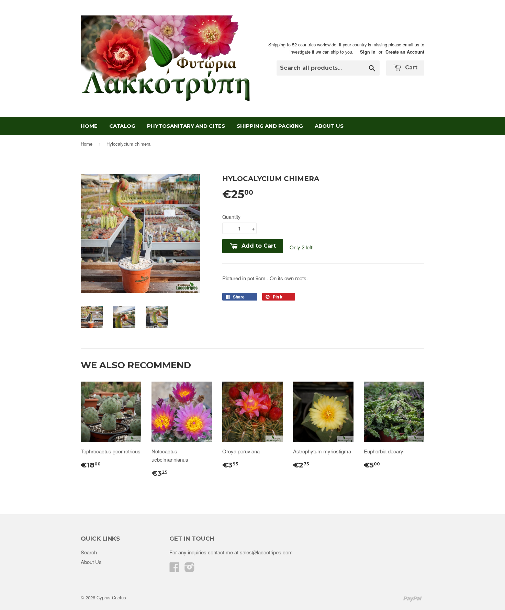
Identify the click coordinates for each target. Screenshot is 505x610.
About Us (329, 126)
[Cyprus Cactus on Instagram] (189, 569)
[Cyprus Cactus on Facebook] (174, 569)
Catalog (122, 126)
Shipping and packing (270, 126)
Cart (410, 67)
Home (89, 126)
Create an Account (404, 52)
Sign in (367, 52)
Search (89, 552)
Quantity (231, 216)
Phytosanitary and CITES (186, 126)
